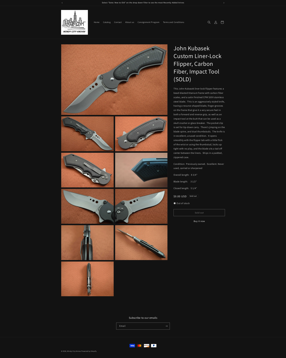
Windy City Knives (74, 351)
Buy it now (199, 221)
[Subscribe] (166, 326)
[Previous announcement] (62, 3)
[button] (209, 22)
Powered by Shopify (89, 351)
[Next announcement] (224, 3)
